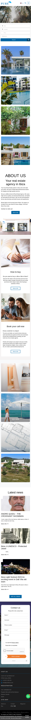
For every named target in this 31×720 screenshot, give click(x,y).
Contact (13, 703)
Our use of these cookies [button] (16, 718)
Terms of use (16, 712)
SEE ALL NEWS (15, 596)
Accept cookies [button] (27, 716)
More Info (16, 212)
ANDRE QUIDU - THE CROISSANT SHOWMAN (12, 515)
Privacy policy (15, 642)
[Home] (11, 3)
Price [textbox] (5, 32)
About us (3, 703)
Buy (2, 706)
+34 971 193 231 (7, 680)
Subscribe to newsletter (11, 645)
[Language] (21, 3)
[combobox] (15, 32)
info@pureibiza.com (8, 682)
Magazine (22, 703)
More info (16, 288)
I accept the (12, 642)
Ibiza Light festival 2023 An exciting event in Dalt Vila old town (13, 579)
